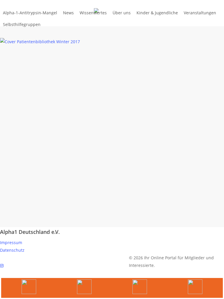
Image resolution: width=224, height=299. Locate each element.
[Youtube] (29, 288)
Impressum (11, 242)
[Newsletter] (139, 288)
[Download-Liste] (84, 288)
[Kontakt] (195, 288)
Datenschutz (12, 250)
